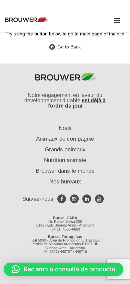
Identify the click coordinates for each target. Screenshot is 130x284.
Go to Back (68, 46)
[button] (63, 269)
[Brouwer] (36, 19)
